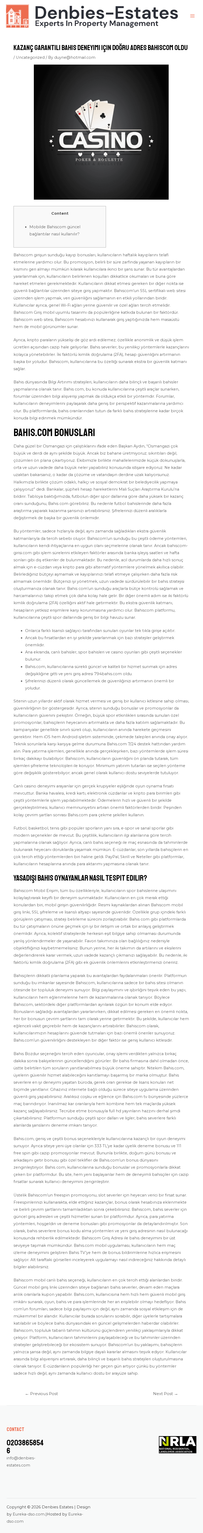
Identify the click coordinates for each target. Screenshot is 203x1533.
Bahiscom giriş (27, 255)
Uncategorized (30, 57)
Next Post (165, 1393)
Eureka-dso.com (29, 1514)
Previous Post (41, 1393)
